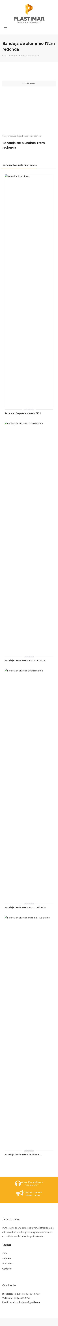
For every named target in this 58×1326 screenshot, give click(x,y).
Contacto (7, 1268)
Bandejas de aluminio (29, 55)
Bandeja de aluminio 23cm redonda (25, 660)
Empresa (6, 1258)
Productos (7, 1263)
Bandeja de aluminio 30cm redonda (25, 907)
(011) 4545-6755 (22, 1298)
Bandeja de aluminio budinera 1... (23, 1154)
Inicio (4, 55)
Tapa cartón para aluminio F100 (23, 413)
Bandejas (13, 55)
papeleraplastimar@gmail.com (25, 1302)
